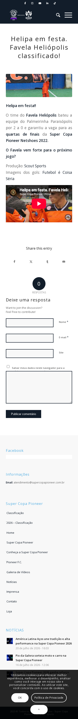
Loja (9, 611)
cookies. (59, 688)
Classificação (15, 513)
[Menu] (66, 15)
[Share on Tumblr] (47, 261)
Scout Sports (35, 165)
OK (20, 697)
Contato (11, 601)
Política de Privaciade (48, 697)
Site (61, 352)
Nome (63, 322)
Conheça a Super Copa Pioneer (27, 552)
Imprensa (12, 592)
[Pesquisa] (56, 15)
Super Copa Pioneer (19, 542)
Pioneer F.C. (14, 562)
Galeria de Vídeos (18, 572)
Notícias (11, 582)
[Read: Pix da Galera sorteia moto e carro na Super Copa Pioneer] (10, 658)
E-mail (63, 337)
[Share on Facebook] (14, 261)
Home (10, 533)
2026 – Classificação (19, 523)
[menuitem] (25, 3)
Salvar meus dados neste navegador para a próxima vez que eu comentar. (38, 369)
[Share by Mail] (64, 261)
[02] (39, 85)
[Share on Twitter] (31, 261)
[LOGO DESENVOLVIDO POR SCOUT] (22, 15)
